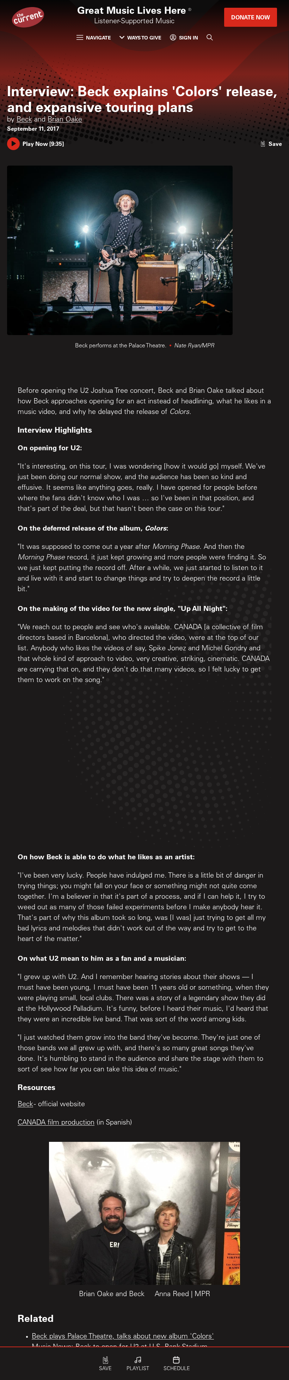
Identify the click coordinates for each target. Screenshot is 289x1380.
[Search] (210, 37)
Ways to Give (144, 37)
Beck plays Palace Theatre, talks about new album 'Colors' (123, 1337)
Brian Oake (65, 120)
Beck (24, 120)
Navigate (98, 37)
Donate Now (250, 17)
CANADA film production (56, 1123)
